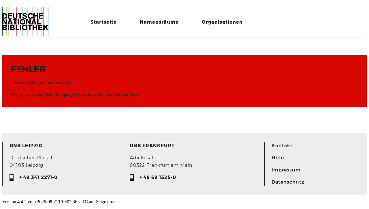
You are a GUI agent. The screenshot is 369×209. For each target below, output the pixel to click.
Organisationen (222, 22)
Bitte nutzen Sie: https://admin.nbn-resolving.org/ (76, 95)
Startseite (104, 22)
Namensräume (159, 22)
